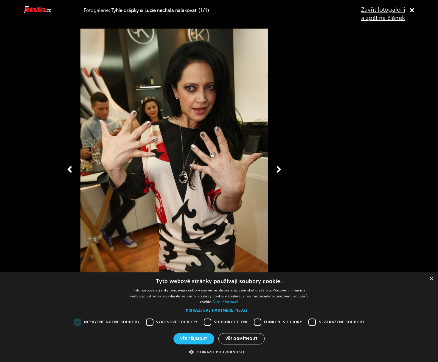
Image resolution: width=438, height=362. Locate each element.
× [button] (431, 279)
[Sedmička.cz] (45, 12)
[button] (219, 310)
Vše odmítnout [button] (241, 338)
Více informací (225, 301)
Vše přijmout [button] (193, 338)
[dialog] (219, 317)
